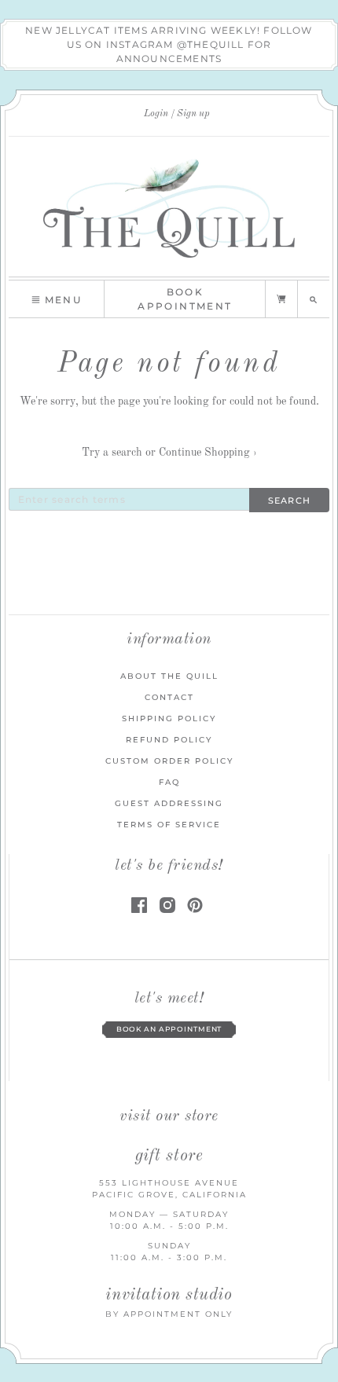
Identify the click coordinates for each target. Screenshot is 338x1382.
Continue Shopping (208, 452)
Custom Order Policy (169, 761)
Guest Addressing (169, 803)
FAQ (169, 782)
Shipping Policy (169, 718)
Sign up (193, 114)
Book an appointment (169, 1029)
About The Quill (169, 676)
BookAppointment (185, 299)
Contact (169, 697)
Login (156, 114)
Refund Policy (169, 740)
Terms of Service (169, 824)
